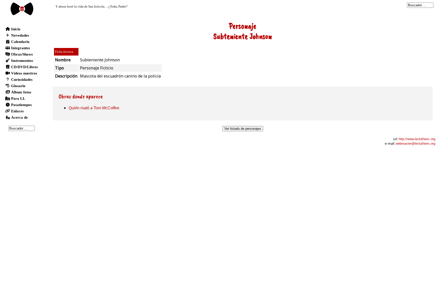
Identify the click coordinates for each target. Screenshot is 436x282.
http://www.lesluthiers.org (417, 139)
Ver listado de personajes (242, 129)
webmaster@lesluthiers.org (415, 143)
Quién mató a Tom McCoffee (94, 108)
